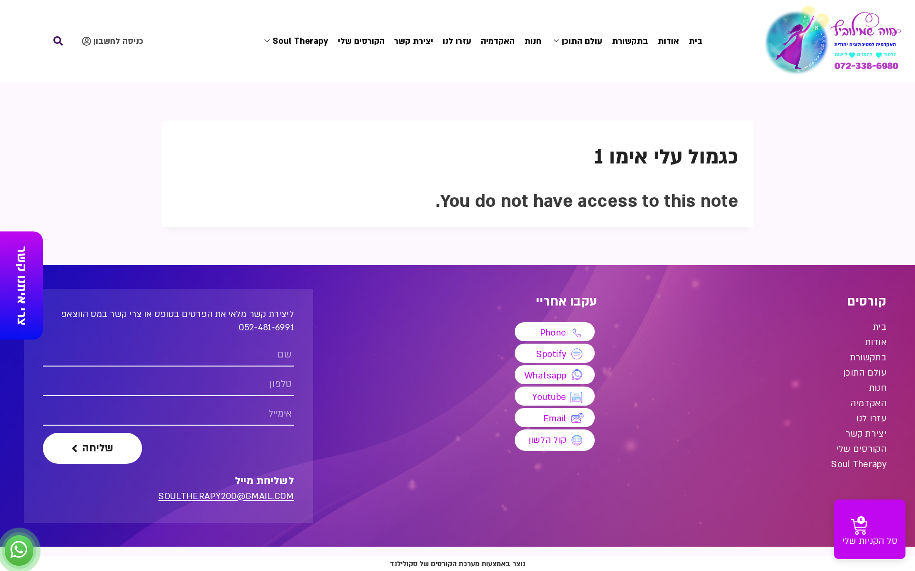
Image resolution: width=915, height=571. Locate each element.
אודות (668, 41)
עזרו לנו (457, 41)
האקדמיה (498, 41)
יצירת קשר (413, 41)
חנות (532, 41)
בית (695, 41)
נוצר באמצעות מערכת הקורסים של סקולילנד (457, 564)
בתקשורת (630, 41)
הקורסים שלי (361, 41)
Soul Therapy (300, 41)
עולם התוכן (582, 41)
